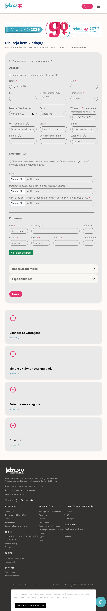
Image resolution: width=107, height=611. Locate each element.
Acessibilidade (53, 585)
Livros (41, 540)
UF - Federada (17, 123)
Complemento (90, 237)
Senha (13, 135)
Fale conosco (10, 572)
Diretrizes (43, 515)
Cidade (35, 237)
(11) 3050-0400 (28, 490)
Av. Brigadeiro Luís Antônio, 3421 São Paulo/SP (25, 486)
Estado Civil (77, 92)
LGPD (7, 588)
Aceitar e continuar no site (30, 605)
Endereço (37, 225)
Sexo (43, 108)
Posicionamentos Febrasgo (49, 526)
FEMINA (42, 533)
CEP (12, 225)
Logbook (68, 536)
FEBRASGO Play (11, 543)
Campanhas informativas (15, 558)
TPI (66, 540)
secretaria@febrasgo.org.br (18, 494)
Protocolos (43, 519)
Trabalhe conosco (12, 575)
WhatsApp (83, 110)
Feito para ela (10, 562)
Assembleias (10, 522)
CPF (73, 80)
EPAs (66, 532)
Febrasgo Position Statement (50, 511)
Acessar (13, 337)
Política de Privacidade (13, 585)
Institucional (9, 511)
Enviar (15, 294)
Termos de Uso (31, 585)
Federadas (9, 519)
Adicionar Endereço (21, 252)
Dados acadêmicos (25, 269)
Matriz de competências (74, 529)
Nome (13, 80)
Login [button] (88, 6)
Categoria (76, 135)
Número (88, 225)
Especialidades (22, 279)
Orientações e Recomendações (51, 529)
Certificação (69, 519)
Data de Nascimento (20, 108)
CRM (43, 123)
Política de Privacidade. (63, 597)
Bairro (58, 237)
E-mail (74, 123)
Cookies (43, 585)
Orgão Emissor (50, 94)
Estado (13, 237)
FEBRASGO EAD (11, 540)
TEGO (67, 515)
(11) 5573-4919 (13, 490)
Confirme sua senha (51, 135)
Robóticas (68, 511)
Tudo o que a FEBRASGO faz (16, 515)
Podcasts (8, 547)
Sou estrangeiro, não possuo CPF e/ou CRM (35, 75)
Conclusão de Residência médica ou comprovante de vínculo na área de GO (49, 197)
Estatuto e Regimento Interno (16, 526)
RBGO (41, 537)
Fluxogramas (44, 522)
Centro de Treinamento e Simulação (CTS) (21, 536)
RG (10, 92)
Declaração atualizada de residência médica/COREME (38, 185)
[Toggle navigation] (98, 6)
